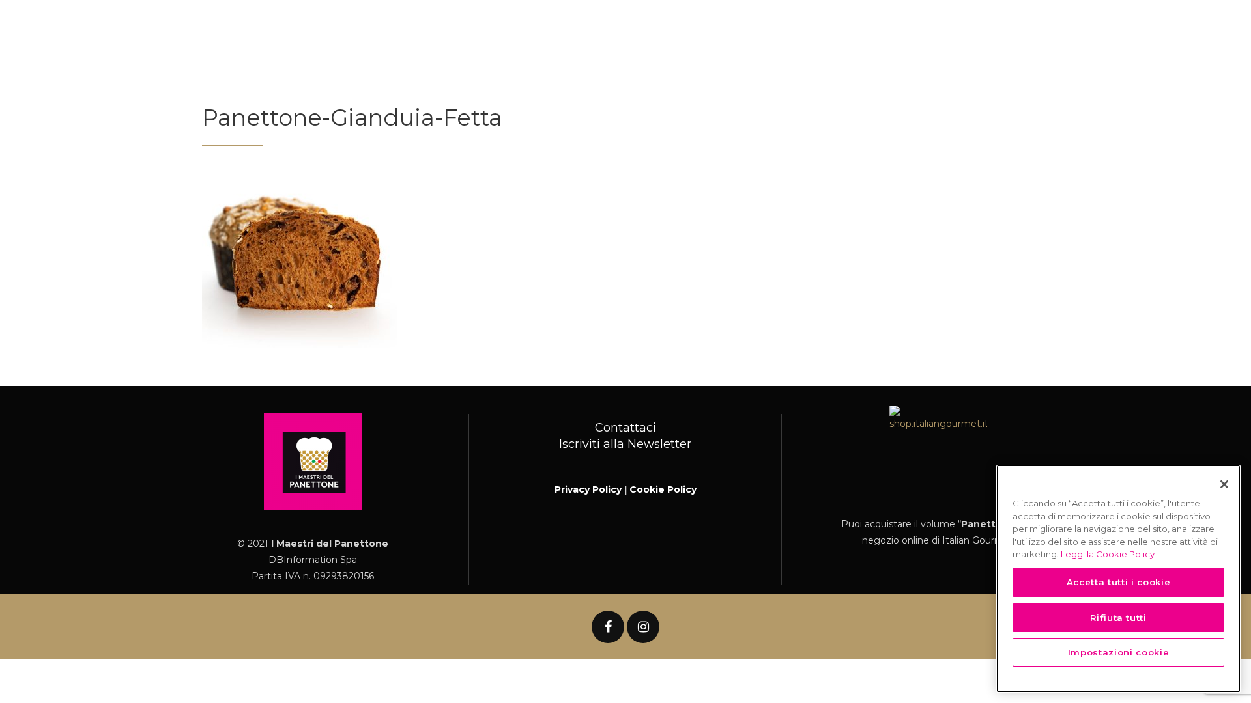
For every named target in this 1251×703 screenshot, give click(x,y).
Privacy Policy (588, 489)
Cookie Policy (663, 489)
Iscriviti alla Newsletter (625, 444)
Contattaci (625, 427)
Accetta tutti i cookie (1118, 582)
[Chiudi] (1224, 484)
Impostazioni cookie (1118, 652)
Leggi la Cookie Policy (1108, 554)
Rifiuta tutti (1118, 617)
